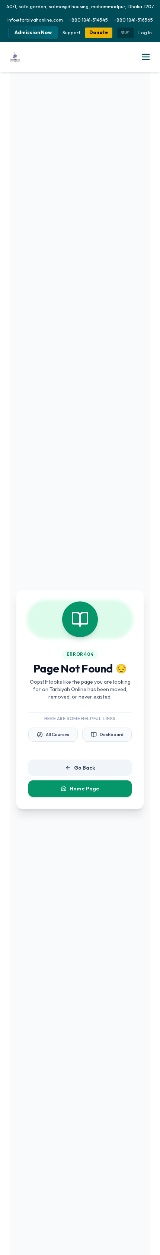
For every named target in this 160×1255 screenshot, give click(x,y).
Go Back (84, 767)
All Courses (57, 734)
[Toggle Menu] (146, 57)
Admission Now (33, 32)
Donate (98, 32)
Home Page (84, 788)
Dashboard (112, 734)
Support (71, 32)
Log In (145, 32)
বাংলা (125, 32)
